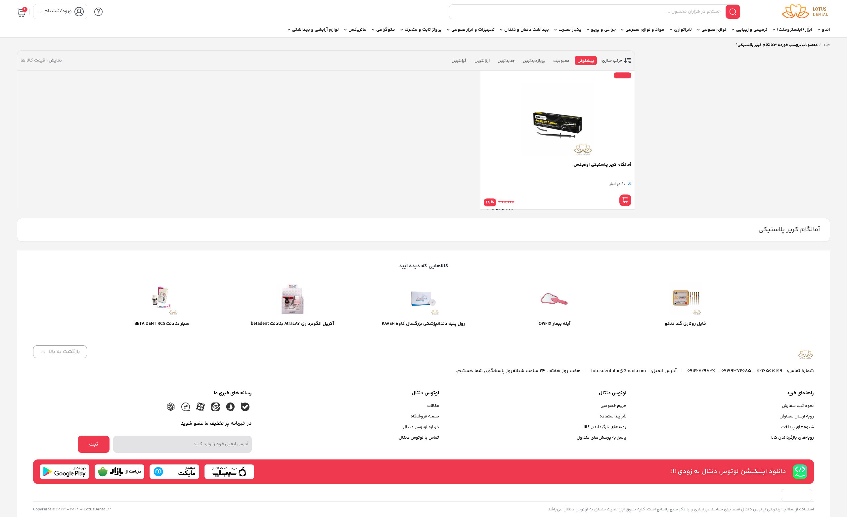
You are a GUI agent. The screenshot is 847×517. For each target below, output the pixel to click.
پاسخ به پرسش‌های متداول (601, 437)
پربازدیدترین (534, 61)
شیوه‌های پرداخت (797, 427)
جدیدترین (506, 61)
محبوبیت (561, 61)
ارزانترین (482, 61)
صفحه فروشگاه (425, 416)
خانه (827, 45)
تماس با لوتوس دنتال (419, 437)
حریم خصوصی (613, 406)
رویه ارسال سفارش (797, 416)
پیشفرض (585, 61)
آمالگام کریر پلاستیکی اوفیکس (602, 164)
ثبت (93, 444)
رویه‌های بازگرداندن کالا (792, 437)
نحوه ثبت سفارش (798, 406)
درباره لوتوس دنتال (421, 427)
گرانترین (459, 61)
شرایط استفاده (613, 416)
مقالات (433, 406)
